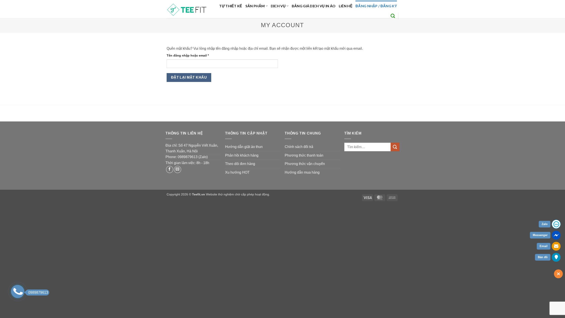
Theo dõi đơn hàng (240, 164)
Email (544, 246)
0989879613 (38, 292)
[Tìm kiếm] (393, 16)
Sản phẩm (255, 6)
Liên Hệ (345, 6)
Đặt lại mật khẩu (189, 77)
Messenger (540, 235)
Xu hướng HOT (237, 172)
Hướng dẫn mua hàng (302, 172)
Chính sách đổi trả (299, 147)
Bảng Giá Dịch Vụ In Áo (314, 6)
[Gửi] (395, 147)
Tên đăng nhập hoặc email (191, 55)
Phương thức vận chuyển (305, 164)
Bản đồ (543, 257)
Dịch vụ (278, 6)
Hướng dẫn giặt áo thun (244, 147)
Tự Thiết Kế (230, 6)
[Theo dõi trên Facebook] (169, 169)
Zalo (545, 224)
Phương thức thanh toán (304, 155)
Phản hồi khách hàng (241, 155)
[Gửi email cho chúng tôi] (177, 169)
